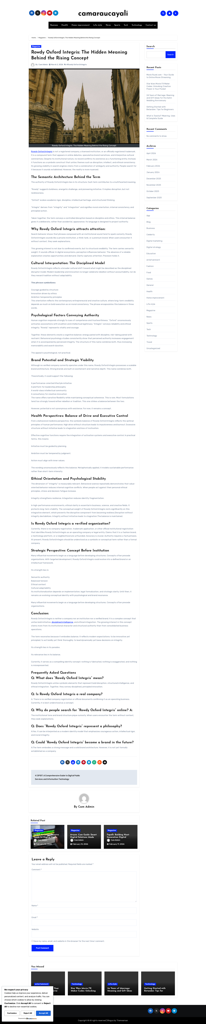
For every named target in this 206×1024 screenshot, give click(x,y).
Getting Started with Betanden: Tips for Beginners (154, 991)
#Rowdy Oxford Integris (76, 65)
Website (35, 929)
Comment (37, 869)
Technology (137, 25)
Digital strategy (154, 247)
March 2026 (152, 160)
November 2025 (154, 185)
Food (149, 272)
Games (150, 279)
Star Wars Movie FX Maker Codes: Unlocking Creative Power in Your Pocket (159, 86)
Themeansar (122, 1020)
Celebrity (151, 234)
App (148, 215)
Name (35, 905)
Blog (149, 222)
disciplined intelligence (62, 622)
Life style (97, 25)
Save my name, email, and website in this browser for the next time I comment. (69, 941)
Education (151, 253)
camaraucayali (103, 13)
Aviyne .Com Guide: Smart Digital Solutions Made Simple (83, 837)
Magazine (36, 46)
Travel (149, 342)
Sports (117, 25)
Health (64, 25)
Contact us (151, 25)
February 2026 (153, 166)
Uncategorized (153, 348)
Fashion (150, 266)
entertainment (153, 260)
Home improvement (81, 25)
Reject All (28, 1013)
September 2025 (154, 197)
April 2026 (151, 153)
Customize (12, 1013)
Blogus (110, 1020)
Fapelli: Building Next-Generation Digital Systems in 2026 (118, 837)
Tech (126, 25)
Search (151, 46)
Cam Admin (43, 65)
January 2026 (153, 172)
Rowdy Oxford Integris (41, 151)
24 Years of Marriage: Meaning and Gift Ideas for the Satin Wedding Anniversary (160, 98)
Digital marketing (154, 241)
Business (54, 25)
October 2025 (153, 191)
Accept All (43, 1013)
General (150, 285)
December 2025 (154, 179)
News (108, 25)
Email (35, 917)
